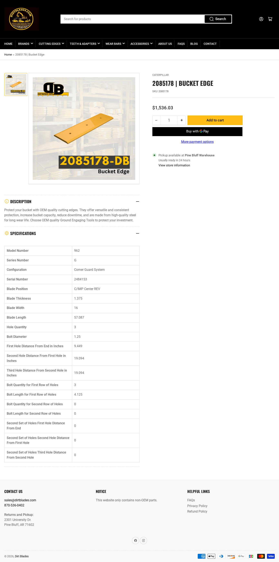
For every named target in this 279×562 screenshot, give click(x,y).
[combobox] (146, 19)
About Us (165, 43)
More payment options (197, 142)
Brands (23, 43)
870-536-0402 (14, 505)
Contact (210, 43)
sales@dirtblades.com (20, 500)
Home (8, 43)
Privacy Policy (197, 506)
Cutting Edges (49, 43)
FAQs (181, 43)
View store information (174, 165)
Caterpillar (160, 74)
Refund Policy (197, 511)
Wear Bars (113, 43)
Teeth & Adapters (83, 43)
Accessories (140, 43)
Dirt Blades (22, 556)
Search (220, 19)
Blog (194, 43)
